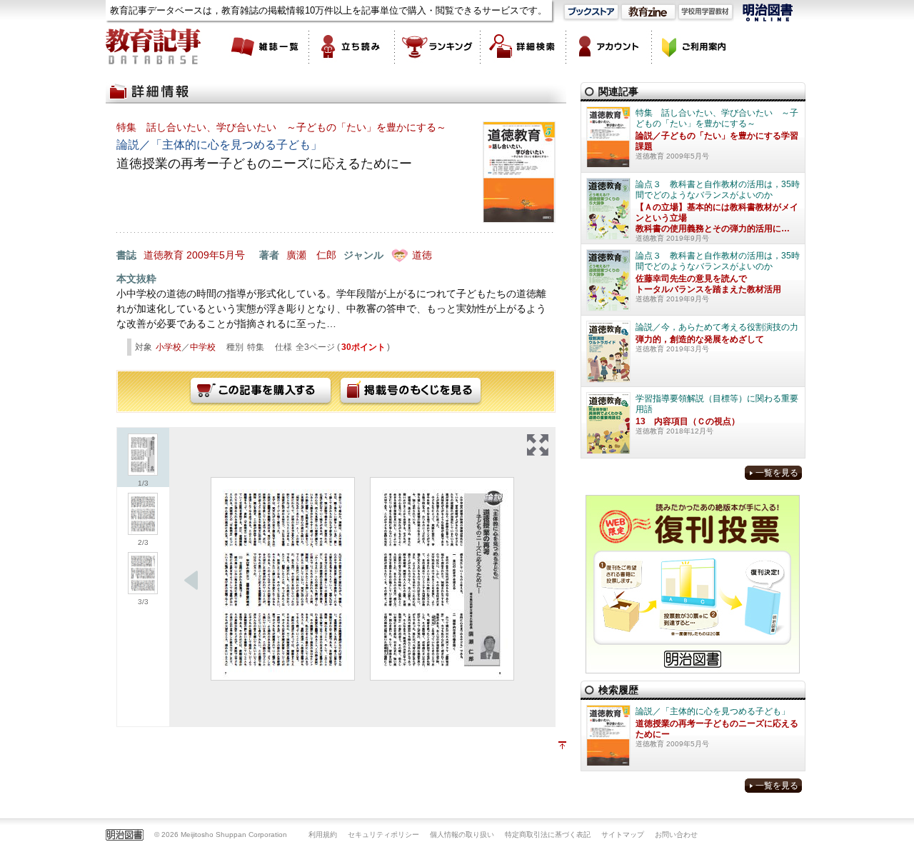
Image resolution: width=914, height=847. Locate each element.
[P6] (442, 579)
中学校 (203, 347)
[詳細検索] (523, 46)
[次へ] (191, 580)
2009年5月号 (215, 255)
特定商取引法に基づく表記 (548, 834)
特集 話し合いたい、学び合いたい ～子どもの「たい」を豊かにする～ (281, 127)
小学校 (168, 347)
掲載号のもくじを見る (410, 391)
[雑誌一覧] (266, 46)
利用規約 (322, 834)
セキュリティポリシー (383, 834)
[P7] (283, 579)
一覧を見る (776, 473)
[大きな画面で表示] (537, 445)
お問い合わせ (676, 834)
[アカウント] (609, 46)
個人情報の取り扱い (462, 834)
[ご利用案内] (695, 46)
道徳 (422, 255)
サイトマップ (622, 834)
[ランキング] (438, 46)
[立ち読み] (352, 46)
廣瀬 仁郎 (311, 255)
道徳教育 (164, 255)
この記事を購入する (260, 391)
